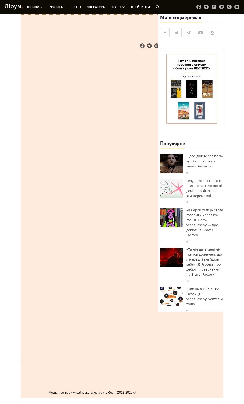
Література (96, 7)
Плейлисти (140, 7)
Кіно (77, 7)
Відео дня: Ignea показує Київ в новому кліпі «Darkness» (204, 161)
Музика (56, 7)
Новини (32, 7)
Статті (116, 7)
